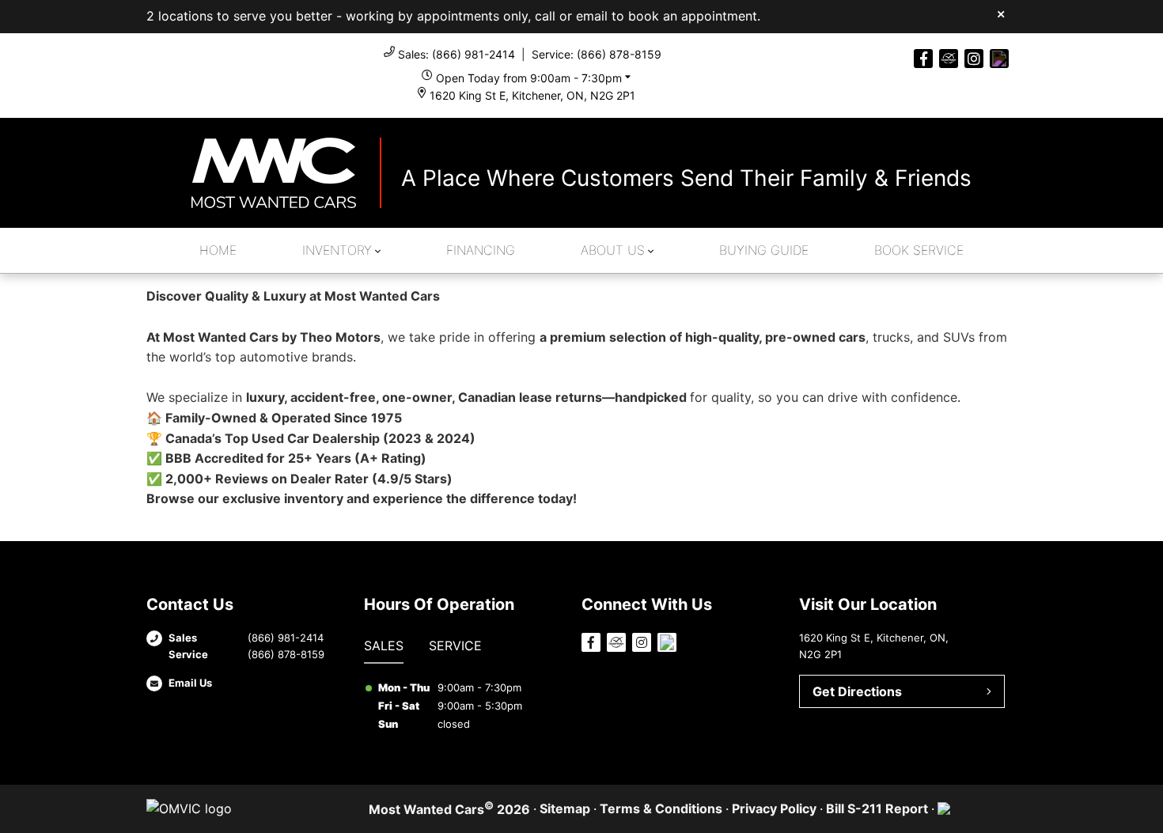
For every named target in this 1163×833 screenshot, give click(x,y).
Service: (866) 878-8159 (596, 54)
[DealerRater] (948, 58)
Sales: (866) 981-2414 (456, 54)
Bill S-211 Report (877, 808)
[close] (1001, 13)
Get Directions (857, 691)
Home (218, 250)
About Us (613, 250)
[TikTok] (999, 58)
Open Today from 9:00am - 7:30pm (529, 78)
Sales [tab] (383, 645)
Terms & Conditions (661, 808)
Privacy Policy (774, 808)
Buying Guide (764, 250)
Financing (480, 250)
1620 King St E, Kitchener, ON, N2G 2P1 (532, 95)
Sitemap (565, 808)
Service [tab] (455, 645)
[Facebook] (923, 58)
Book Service (919, 250)
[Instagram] (973, 58)
